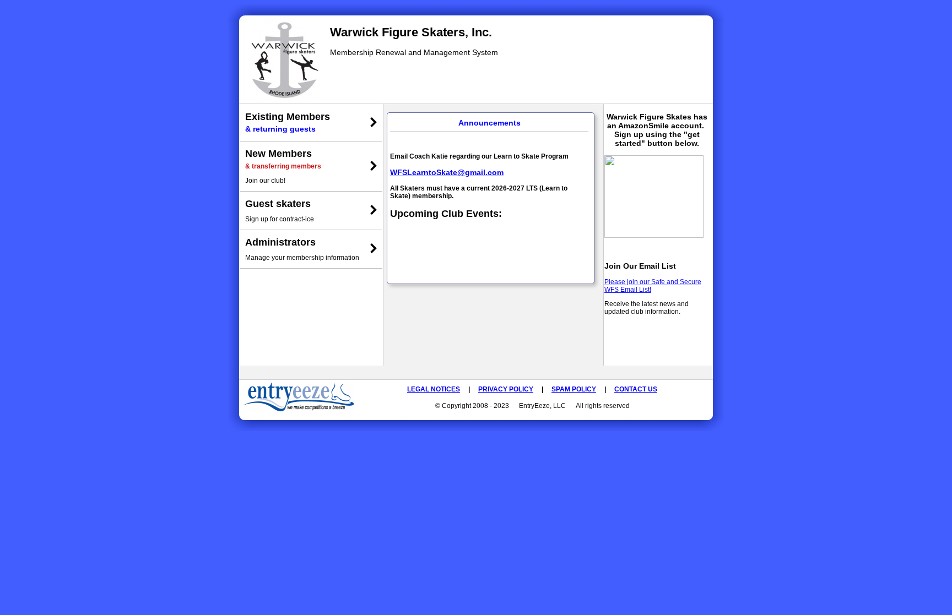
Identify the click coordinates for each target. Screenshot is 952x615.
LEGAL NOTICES (433, 389)
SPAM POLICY (573, 389)
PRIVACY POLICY (505, 389)
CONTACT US (635, 389)
